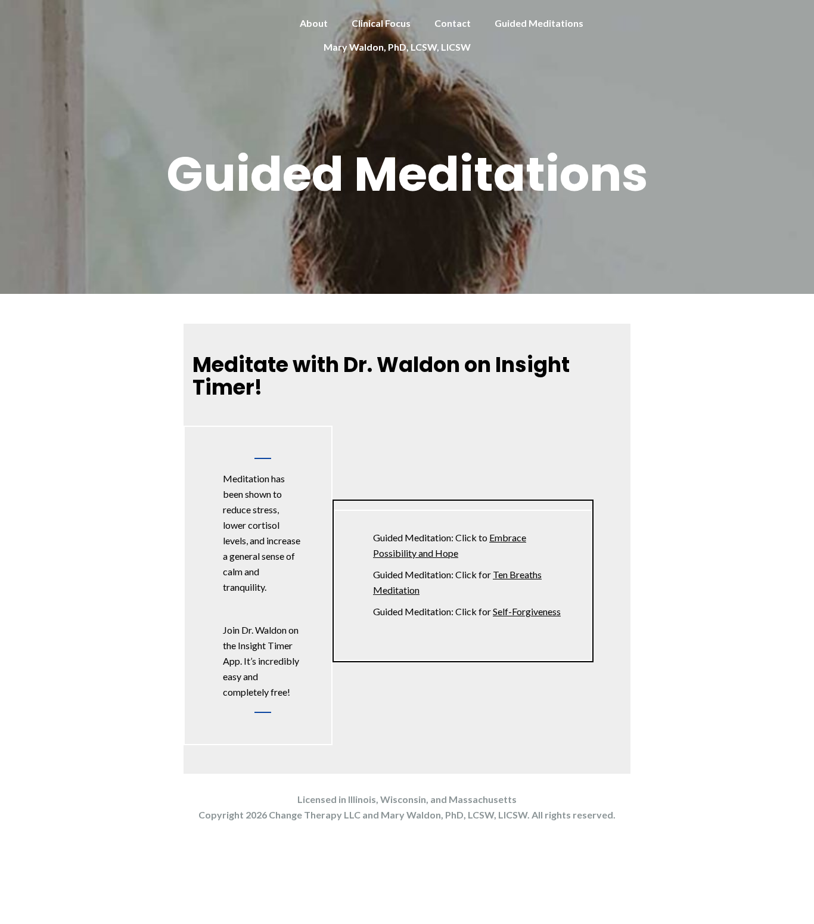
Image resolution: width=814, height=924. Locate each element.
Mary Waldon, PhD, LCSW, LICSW (397, 46)
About (314, 23)
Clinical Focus (381, 23)
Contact (452, 23)
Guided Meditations (539, 23)
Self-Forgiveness (527, 611)
